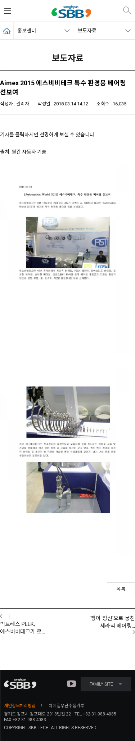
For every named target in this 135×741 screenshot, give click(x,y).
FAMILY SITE (101, 684)
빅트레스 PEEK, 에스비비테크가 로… (22, 628)
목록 (121, 589)
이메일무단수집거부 (66, 705)
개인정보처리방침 (20, 705)
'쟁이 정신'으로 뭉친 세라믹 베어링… (112, 622)
